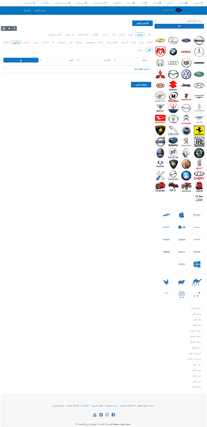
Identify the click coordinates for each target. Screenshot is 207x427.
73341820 (196, 387)
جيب (71, 42)
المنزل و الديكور (62, 3)
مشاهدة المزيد (141, 84)
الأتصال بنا (85, 405)
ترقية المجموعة (111, 405)
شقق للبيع (197, 314)
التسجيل (26, 10)
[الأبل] (197, 284)
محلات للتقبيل (195, 336)
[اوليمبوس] (181, 266)
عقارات (156, 3)
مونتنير (140, 50)
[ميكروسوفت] (197, 266)
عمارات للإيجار (195, 331)
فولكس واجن (112, 42)
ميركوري (16, 42)
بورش (35, 42)
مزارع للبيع (196, 347)
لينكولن (6, 42)
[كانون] (181, 242)
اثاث (143, 3)
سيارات (181, 3)
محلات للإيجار (195, 342)
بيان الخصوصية (58, 405)
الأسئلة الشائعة (72, 405)
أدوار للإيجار (196, 376)
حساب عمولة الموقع (146, 405)
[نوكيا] (166, 242)
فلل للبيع (197, 319)
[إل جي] (181, 229)
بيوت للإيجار (196, 370)
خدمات (130, 3)
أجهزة (169, 3)
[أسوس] (166, 254)
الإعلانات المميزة (127, 405)
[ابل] (181, 216)
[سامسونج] (166, 217)
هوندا (134, 42)
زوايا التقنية (103, 424)
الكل (149, 34)
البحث (44, 3)
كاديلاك (150, 42)
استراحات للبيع (195, 353)
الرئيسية (197, 3)
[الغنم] (181, 284)
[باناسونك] (181, 254)
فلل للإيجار (196, 325)
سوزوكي (61, 42)
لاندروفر (124, 42)
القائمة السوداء (97, 405)
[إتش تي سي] (197, 217)
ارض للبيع (197, 381)
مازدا (101, 42)
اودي (141, 42)
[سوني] (166, 229)
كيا (53, 42)
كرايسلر (45, 42)
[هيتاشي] (197, 242)
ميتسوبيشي (90, 42)
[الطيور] (166, 284)
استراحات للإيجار (194, 359)
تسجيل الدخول (40, 10)
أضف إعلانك (141, 23)
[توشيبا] (197, 254)
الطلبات (115, 3)
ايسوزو (26, 42)
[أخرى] (197, 297)
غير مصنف (80, 3)
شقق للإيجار (196, 308)
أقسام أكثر (28, 3)
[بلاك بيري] (197, 229)
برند (166, 292)
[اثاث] (181, 297)
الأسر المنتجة (98, 3)
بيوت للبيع (197, 364)
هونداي (79, 42)
